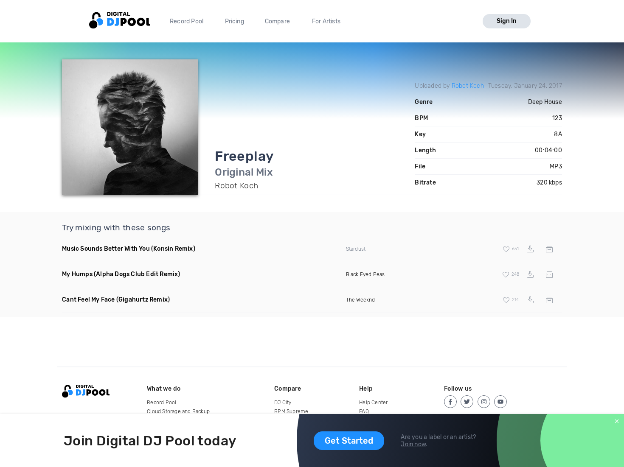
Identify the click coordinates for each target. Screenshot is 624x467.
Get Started (349, 441)
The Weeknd (360, 300)
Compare (277, 21)
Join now (413, 444)
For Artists (326, 21)
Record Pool (186, 21)
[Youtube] (500, 401)
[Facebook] (450, 401)
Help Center (373, 402)
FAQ (364, 411)
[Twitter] (467, 401)
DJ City (282, 402)
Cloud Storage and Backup (178, 411)
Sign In (507, 21)
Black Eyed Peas (365, 274)
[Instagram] (484, 401)
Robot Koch (468, 85)
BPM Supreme (291, 411)
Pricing (234, 21)
